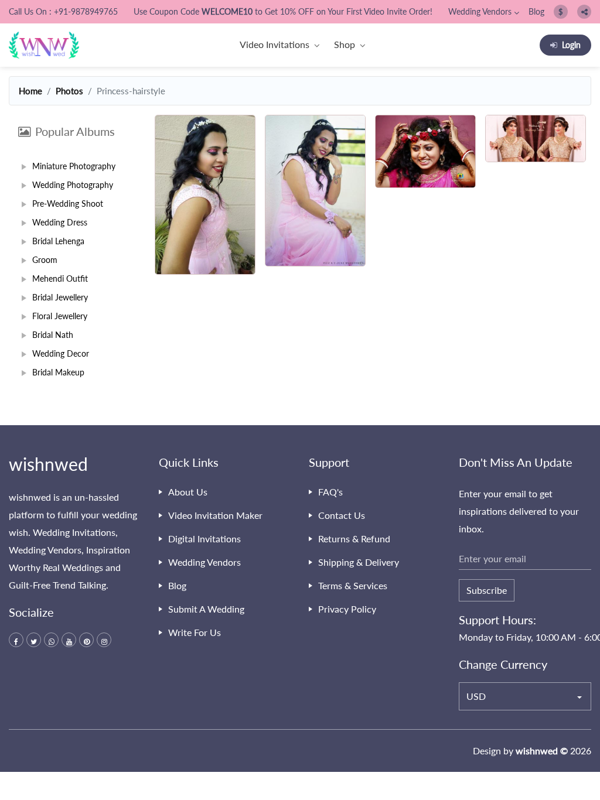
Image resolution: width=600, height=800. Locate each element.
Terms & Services (352, 585)
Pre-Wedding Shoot (67, 203)
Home (30, 91)
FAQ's (330, 491)
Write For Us (194, 632)
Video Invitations (274, 44)
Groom (44, 260)
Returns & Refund (354, 538)
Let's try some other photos (371, 324)
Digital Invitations (204, 538)
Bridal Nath (52, 335)
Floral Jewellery (59, 316)
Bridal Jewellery (60, 297)
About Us (187, 491)
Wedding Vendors (480, 11)
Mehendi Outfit (60, 278)
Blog (536, 11)
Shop (344, 44)
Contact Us (341, 515)
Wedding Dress (59, 222)
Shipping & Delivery (358, 561)
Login (571, 45)
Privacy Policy (347, 608)
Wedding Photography (72, 185)
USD (476, 696)
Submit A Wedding (206, 608)
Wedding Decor (60, 353)
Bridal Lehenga (58, 241)
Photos (69, 91)
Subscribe (486, 590)
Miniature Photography (73, 166)
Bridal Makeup (58, 372)
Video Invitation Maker (215, 515)
